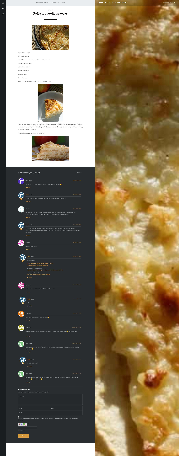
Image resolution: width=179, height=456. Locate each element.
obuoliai (59, 2)
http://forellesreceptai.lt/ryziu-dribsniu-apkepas (38, 274)
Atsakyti (28, 187)
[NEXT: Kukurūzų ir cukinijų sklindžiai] (3, 8)
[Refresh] (28, 423)
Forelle (47, 2)
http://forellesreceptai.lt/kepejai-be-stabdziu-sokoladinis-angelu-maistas (45, 270)
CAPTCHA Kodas (21, 430)
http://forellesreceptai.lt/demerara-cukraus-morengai (40, 263)
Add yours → (80, 172)
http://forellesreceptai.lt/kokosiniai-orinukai (37, 265)
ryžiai (63, 2)
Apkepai (50, 10)
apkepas (54, 2)
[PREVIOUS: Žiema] (3, 14)
